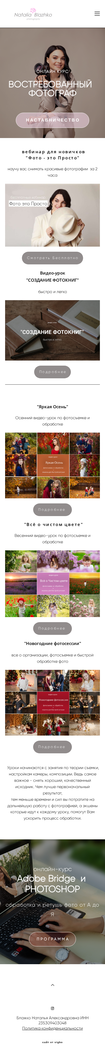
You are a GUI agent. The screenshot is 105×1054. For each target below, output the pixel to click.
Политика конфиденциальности (52, 1028)
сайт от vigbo (52, 1042)
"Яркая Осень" (52, 407)
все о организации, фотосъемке (42, 655)
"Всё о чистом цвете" (52, 524)
